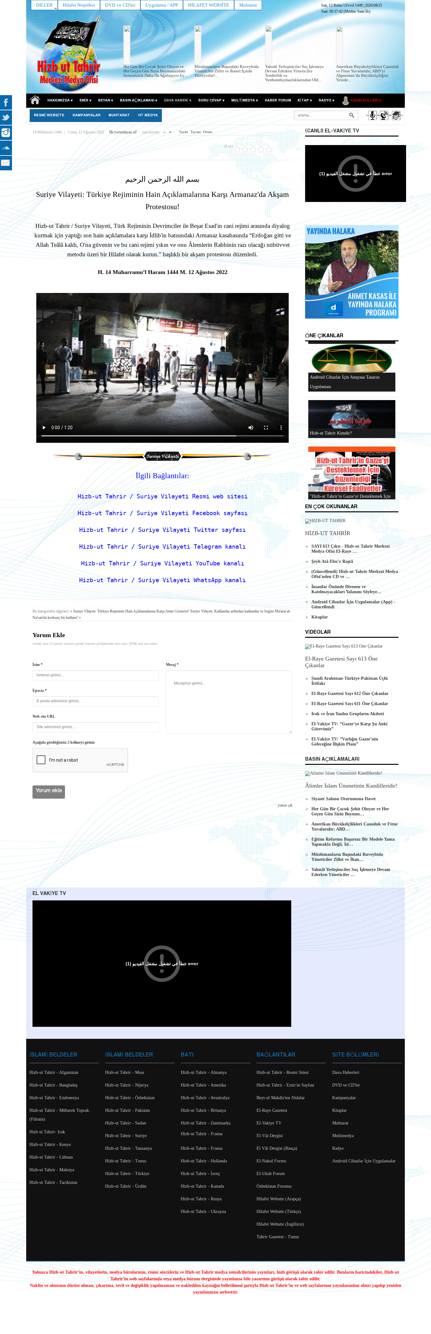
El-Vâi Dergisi (270, 1135)
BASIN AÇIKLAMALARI (332, 759)
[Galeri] (395, 121)
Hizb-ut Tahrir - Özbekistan (130, 1097)
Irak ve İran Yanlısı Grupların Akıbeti (347, 713)
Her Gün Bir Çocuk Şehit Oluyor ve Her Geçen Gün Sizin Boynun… (350, 811)
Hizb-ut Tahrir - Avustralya (205, 1097)
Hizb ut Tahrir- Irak (47, 1132)
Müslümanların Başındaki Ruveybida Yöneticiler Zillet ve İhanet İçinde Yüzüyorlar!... (226, 71)
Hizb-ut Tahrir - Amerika (203, 1085)
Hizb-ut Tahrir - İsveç (200, 1173)
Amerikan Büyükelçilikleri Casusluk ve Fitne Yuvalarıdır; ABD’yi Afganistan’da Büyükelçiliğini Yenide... (367, 73)
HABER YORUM (278, 101)
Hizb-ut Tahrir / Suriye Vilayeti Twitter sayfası (162, 530)
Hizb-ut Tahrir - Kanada (202, 1186)
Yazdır (183, 132)
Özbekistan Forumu (274, 1186)
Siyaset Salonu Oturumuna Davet (343, 798)
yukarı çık (285, 805)
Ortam (207, 132)
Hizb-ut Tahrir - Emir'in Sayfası (285, 1085)
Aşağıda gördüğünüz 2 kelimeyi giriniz (63, 742)
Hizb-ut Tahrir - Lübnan (51, 1157)
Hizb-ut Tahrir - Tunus (125, 1161)
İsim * (37, 664)
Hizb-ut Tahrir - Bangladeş (53, 1085)
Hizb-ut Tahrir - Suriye (126, 1135)
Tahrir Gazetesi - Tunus (278, 1236)
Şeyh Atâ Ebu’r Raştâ (332, 561)
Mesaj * (172, 664)
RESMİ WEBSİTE (49, 115)
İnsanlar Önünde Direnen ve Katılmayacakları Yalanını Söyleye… (346, 589)
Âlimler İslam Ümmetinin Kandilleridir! (351, 786)
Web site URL (43, 716)
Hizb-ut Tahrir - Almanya (204, 1072)
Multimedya (343, 1135)
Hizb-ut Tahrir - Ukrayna (203, 1211)
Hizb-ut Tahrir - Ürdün (125, 1186)
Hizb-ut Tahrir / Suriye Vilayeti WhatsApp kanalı (162, 580)
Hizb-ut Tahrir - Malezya (51, 1169)
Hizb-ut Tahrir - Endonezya (54, 1097)
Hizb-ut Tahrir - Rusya (201, 1199)
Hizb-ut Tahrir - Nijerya (126, 1085)
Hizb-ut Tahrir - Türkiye (127, 1173)
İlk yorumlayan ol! (123, 132)
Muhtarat (119, 115)
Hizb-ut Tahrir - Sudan (125, 1123)
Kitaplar (319, 617)
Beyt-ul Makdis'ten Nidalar (281, 1097)
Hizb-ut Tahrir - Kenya (50, 1144)
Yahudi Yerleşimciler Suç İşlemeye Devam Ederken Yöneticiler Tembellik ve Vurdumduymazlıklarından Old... (294, 73)
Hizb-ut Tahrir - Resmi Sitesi (283, 1072)
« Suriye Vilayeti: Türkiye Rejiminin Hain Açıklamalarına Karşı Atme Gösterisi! (129, 611)
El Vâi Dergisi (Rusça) (277, 1148)
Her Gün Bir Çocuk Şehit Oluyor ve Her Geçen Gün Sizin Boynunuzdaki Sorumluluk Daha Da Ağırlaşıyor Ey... (155, 71)
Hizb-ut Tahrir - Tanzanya (128, 1148)
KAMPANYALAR (86, 115)
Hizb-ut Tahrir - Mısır (125, 1072)
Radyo (338, 1148)
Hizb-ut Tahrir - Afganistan (53, 1072)
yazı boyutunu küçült (164, 130)
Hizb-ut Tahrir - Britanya (203, 1110)
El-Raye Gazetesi (272, 1110)
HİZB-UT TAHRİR (327, 533)
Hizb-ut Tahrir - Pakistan (127, 1110)
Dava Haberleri (345, 1072)
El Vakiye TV (49, 894)
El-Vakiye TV (269, 1123)
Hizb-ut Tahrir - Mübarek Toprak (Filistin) (59, 1115)
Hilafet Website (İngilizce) (280, 1224)
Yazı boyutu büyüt (170, 130)
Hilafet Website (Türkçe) (279, 1211)
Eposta (196, 132)
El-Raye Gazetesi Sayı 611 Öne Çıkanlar (349, 703)
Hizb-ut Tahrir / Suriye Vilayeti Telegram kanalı (162, 546)
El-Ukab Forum (271, 1173)
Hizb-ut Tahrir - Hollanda (204, 1161)
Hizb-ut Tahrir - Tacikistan (53, 1182)
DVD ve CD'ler (346, 1085)
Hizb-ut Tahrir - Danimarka (205, 1123)
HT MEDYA (148, 115)
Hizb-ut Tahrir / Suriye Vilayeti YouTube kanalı (162, 563)
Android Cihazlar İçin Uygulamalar (364, 1161)
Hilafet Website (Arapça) (279, 1199)
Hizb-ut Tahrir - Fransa (201, 1133)
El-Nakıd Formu (271, 1161)
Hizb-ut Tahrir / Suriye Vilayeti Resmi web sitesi (163, 496)
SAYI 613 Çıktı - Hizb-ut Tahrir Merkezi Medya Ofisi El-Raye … (350, 549)
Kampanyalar (344, 1097)
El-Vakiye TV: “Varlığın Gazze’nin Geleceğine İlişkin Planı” (344, 741)
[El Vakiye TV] (384, 121)
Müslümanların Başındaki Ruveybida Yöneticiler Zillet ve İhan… (347, 857)
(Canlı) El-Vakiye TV (332, 131)
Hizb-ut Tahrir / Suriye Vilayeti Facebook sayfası (163, 513)
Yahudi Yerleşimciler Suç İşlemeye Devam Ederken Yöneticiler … (350, 872)
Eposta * (39, 690)
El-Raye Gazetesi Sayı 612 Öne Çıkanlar (349, 693)
